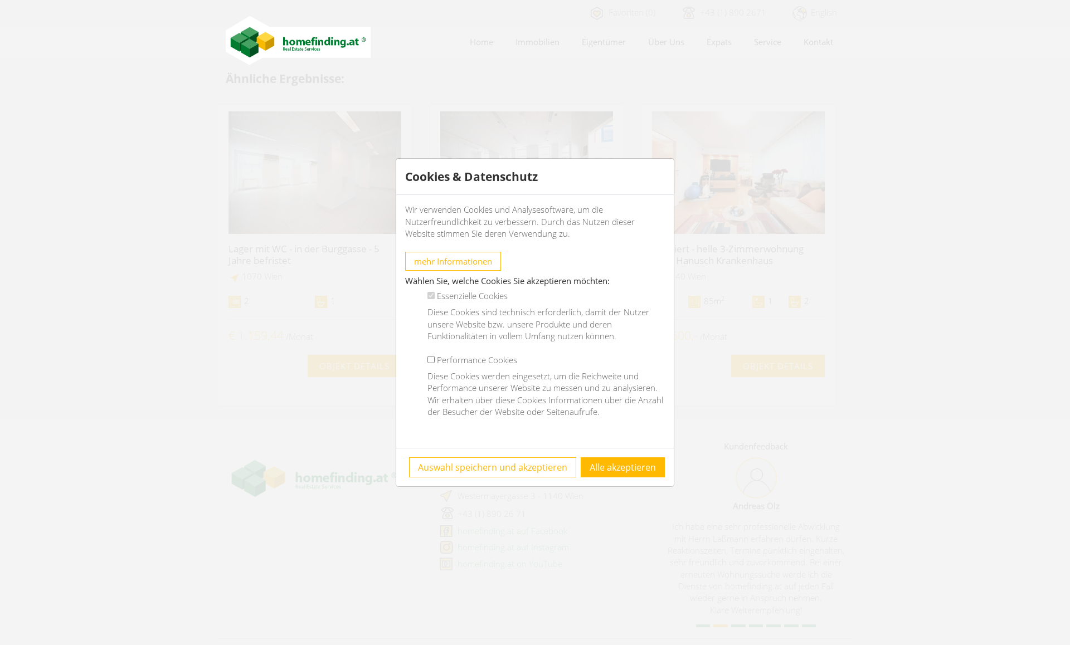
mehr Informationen (453, 261)
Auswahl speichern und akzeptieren (492, 467)
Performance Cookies (477, 359)
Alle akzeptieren (623, 467)
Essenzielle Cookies (472, 295)
